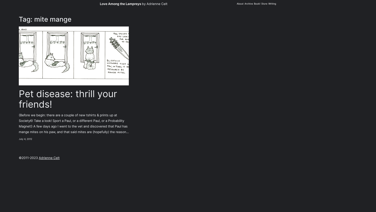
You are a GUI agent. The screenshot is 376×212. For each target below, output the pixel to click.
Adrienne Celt (49, 158)
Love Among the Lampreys (120, 4)
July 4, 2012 (25, 139)
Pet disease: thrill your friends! (68, 99)
